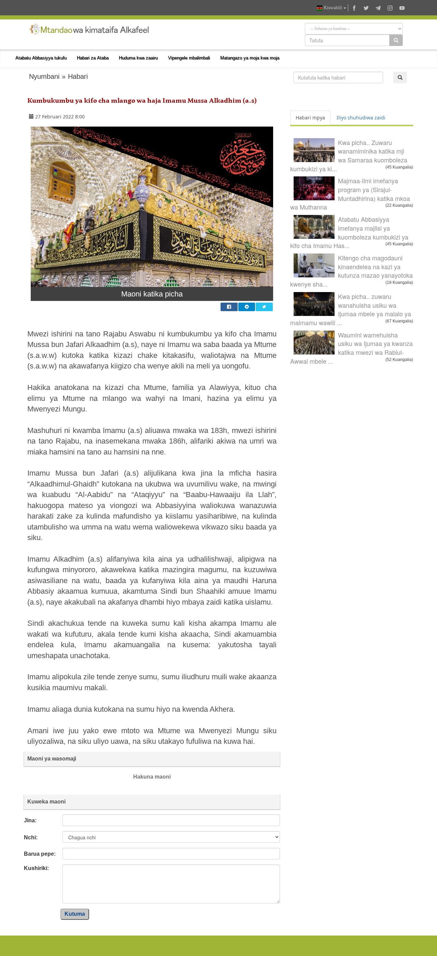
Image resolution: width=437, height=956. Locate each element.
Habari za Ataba (93, 58)
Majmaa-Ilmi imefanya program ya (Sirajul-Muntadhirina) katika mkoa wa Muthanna (350, 193)
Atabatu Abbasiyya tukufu (41, 58)
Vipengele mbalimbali (189, 58)
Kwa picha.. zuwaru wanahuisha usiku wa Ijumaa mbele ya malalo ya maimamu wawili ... (350, 309)
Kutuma (75, 914)
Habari (78, 76)
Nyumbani (44, 76)
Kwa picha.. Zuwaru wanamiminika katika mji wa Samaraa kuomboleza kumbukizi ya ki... (348, 155)
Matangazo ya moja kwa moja (249, 58)
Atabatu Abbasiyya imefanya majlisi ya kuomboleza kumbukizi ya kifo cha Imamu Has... (349, 232)
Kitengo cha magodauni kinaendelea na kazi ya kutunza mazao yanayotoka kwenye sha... (351, 270)
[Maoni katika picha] (152, 207)
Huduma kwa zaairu (138, 58)
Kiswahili (332, 7)
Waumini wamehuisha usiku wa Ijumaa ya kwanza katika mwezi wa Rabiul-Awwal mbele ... (351, 347)
